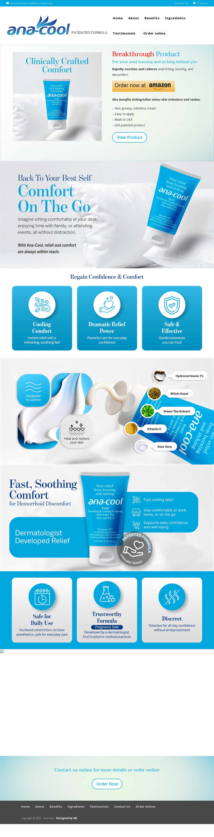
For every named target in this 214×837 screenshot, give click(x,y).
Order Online (145, 806)
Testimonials (124, 33)
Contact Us (182, 3)
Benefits (152, 18)
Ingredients (175, 18)
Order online (154, 33)
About (133, 18)
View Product (130, 137)
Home (118, 18)
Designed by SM (66, 818)
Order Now (107, 784)
